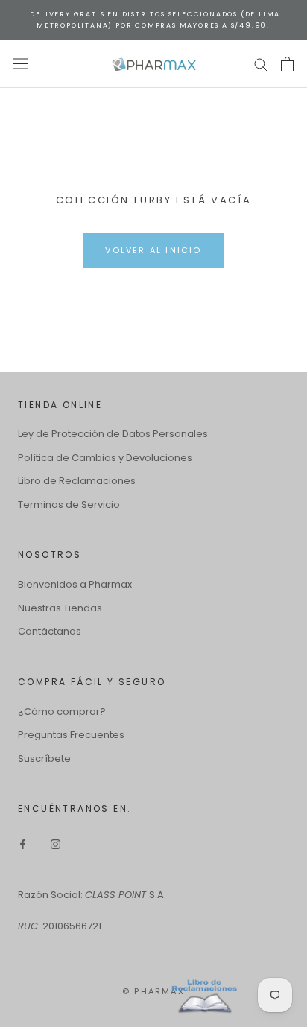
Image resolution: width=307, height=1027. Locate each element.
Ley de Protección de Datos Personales (113, 434)
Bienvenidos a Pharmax (75, 584)
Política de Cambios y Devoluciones (105, 458)
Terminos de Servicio (69, 504)
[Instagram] (55, 843)
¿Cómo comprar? (62, 712)
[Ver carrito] (287, 64)
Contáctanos (49, 631)
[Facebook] (23, 843)
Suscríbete (44, 758)
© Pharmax (153, 991)
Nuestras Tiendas (60, 608)
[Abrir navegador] (20, 63)
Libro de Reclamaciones (77, 481)
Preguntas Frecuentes (71, 735)
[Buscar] (261, 63)
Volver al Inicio (153, 250)
